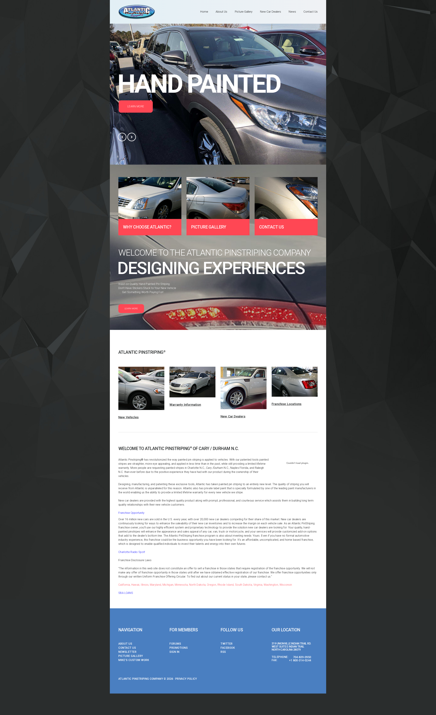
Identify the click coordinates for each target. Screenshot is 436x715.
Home (204, 11)
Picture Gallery (243, 11)
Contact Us (310, 11)
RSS (223, 651)
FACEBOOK (228, 647)
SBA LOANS (125, 593)
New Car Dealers (270, 11)
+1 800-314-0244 (300, 660)
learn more (135, 106)
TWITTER (227, 643)
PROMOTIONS (178, 647)
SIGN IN (174, 651)
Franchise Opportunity (131, 512)
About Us (221, 11)
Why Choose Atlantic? (147, 227)
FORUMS (175, 643)
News (292, 11)
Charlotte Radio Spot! (131, 552)
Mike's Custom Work (133, 660)
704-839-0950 (302, 657)
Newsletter (127, 651)
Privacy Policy (186, 678)
